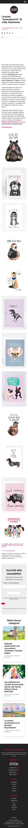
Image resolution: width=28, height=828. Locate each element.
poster (4, 546)
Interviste (14, 798)
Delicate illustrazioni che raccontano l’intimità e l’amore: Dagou (13, 648)
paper (14, 545)
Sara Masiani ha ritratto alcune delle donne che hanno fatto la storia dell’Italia (13, 687)
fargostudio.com (16, 826)
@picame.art (14, 770)
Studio (14, 786)
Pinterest (15, 774)
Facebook (15, 772)
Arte (14, 802)
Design (14, 804)
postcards (19, 545)
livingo (10, 545)
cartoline (17, 544)
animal (6, 544)
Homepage (14, 782)
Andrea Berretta (7, 28)
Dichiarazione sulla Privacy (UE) (14, 822)
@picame (15, 767)
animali (11, 544)
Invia (3, 603)
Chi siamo (14, 784)
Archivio (14, 788)
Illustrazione (5, 29)
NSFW (14, 809)
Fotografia (14, 807)
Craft (21, 28)
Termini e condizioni (14, 820)
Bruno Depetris (10, 655)
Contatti (14, 790)
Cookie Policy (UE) (9, 823)
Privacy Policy (23, 608)
